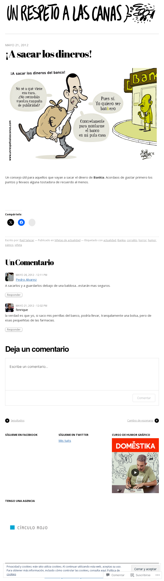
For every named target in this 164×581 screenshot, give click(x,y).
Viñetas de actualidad (67, 240)
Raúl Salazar (27, 240)
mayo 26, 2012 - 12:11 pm (31, 275)
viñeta (18, 245)
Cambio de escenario (140, 420)
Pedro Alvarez (26, 279)
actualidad (109, 240)
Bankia (121, 240)
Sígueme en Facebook (21, 435)
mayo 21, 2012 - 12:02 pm (31, 306)
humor (152, 240)
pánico (9, 245)
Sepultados (17, 420)
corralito (132, 240)
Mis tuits (65, 440)
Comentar (144, 398)
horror (143, 240)
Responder (13, 295)
